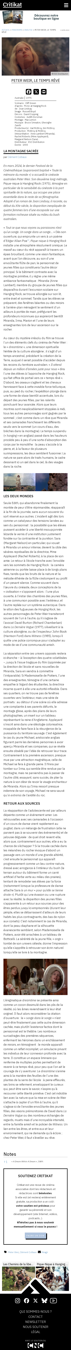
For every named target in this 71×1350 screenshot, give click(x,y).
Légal (35, 1332)
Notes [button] (9, 1154)
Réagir (45, 1252)
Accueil (6, 30)
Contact (35, 1317)
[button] (28, 241)
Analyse (28, 30)
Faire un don (35, 1235)
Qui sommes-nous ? (35, 1312)
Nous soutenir (35, 1327)
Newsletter (35, 1322)
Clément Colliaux (28, 1252)
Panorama (17, 30)
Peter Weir (13, 1252)
